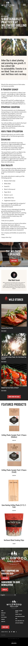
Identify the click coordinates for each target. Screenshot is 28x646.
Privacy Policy (18, 614)
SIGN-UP (5, 589)
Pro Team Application (20, 616)
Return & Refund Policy (18, 611)
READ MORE (3, 331)
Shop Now (5, 627)
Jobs (16, 618)
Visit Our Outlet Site (19, 620)
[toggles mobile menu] (24, 5)
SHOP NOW (14, 260)
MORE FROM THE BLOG (14, 397)
